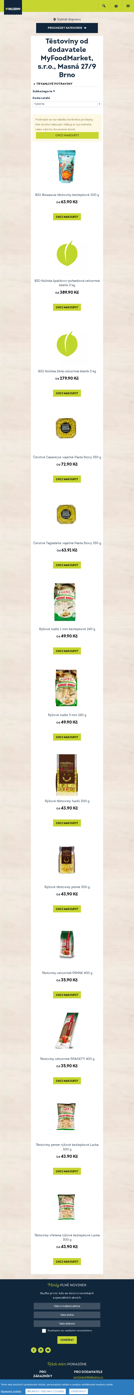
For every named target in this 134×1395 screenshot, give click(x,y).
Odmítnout (78, 1391)
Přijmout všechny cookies (45, 1391)
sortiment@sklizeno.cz (88, 1377)
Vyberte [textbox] (39, 104)
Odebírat (67, 1340)
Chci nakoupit (67, 135)
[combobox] (67, 104)
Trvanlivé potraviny (54, 83)
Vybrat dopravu (69, 19)
